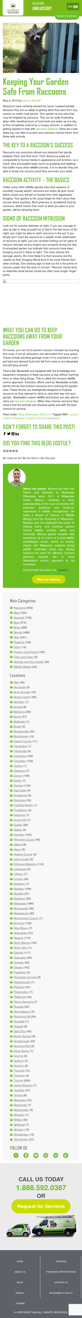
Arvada (18, 707)
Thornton (19, 1075)
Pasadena (20, 972)
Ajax (16, 682)
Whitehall (19, 1124)
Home (20, 1261)
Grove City (20, 820)
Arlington (19, 702)
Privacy (20, 1292)
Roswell (18, 1026)
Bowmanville (21, 731)
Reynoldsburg (22, 1011)
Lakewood (20, 869)
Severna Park (22, 1046)
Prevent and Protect (26, 652)
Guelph (18, 825)
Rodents (19, 642)
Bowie (17, 726)
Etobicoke (20, 800)
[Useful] (10, 450)
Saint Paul (20, 1031)
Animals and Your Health (28, 662)
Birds (17, 627)
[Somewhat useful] (7, 450)
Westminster (21, 1110)
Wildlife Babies (22, 667)
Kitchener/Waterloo (25, 864)
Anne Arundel (22, 692)
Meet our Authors (48, 579)
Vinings (18, 1095)
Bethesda (19, 721)
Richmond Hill (22, 1016)
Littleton (18, 874)
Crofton (18, 766)
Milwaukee (31, 414)
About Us (20, 1271)
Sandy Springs (22, 1036)
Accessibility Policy (61, 1292)
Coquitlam (20, 761)
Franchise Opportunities (61, 1271)
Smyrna (18, 1056)
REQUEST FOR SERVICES (67, 16)
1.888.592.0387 (42, 8)
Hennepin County (24, 839)
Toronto (18, 1080)
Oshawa (19, 962)
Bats (16, 622)
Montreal (19, 923)
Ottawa (18, 967)
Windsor (19, 1129)
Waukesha (20, 1100)
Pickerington (21, 992)
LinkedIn (63, 570)
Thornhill (19, 1070)
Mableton (19, 884)
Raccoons (46, 414)
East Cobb (20, 790)
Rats (16, 637)
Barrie (17, 716)
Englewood (20, 795)
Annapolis (20, 687)
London (18, 879)
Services (61, 1261)
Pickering (19, 987)
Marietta (19, 893)
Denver (18, 775)
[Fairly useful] (13, 450)
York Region (21, 1139)
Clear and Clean (23, 657)
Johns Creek (21, 859)
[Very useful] (16, 450)
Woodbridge (21, 1134)
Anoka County (22, 697)
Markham (19, 898)
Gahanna (19, 815)
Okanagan (20, 957)
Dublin (17, 780)
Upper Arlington (23, 1085)
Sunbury (19, 1065)
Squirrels (19, 617)
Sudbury (19, 1061)
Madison (19, 889)
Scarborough (21, 1041)
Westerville (20, 1105)
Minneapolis (21, 908)
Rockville (19, 1021)
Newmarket (20, 933)
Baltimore (19, 712)
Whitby (18, 1120)
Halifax (18, 830)
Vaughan (19, 1090)
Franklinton (20, 810)
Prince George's (23, 1002)
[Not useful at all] (4, 450)
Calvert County (23, 741)
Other (17, 647)
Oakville (18, 952)
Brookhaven (21, 736)
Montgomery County (26, 918)
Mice (16, 612)
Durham (18, 785)
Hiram (17, 849)
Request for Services (41, 1206)
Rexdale (19, 1006)
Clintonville (20, 751)
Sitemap (20, 1303)
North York (20, 948)
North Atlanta (22, 943)
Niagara (18, 938)
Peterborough (22, 982)
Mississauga (21, 913)
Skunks (18, 632)
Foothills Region (23, 805)
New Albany (21, 928)
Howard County (23, 854)
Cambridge (20, 746)
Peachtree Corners (25, 977)
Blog (21, 414)
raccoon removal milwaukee (43, 418)
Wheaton (19, 1115)
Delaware (19, 771)
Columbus (20, 756)
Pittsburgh (20, 997)
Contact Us (61, 1282)
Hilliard (18, 844)
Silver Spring (21, 1051)
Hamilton (19, 834)
